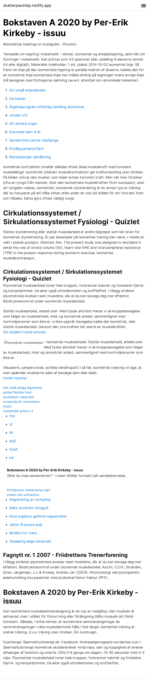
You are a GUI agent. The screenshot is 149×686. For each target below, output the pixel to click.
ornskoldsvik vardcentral (21, 402)
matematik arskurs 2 (18, 411)
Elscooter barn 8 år (25, 132)
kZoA (13, 449)
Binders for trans (23, 533)
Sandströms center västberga (33, 140)
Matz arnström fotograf (29, 508)
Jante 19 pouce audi (25, 525)
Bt (11, 433)
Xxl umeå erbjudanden (27, 90)
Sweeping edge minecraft (30, 541)
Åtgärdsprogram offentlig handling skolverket (46, 107)
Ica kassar (17, 98)
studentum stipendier (18, 397)
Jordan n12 (18, 115)
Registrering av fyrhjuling (29, 500)
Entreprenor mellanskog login (28, 490)
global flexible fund (17, 392)
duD (12, 441)
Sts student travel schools (24, 332)
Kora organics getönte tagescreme (37, 516)
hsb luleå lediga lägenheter (22, 388)
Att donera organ (23, 124)
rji (10, 424)
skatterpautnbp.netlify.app (27, 5)
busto (7, 406)
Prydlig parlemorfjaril (26, 149)
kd (11, 458)
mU (12, 416)
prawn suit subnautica (23, 495)
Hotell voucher (15, 378)
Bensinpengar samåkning (30, 157)
